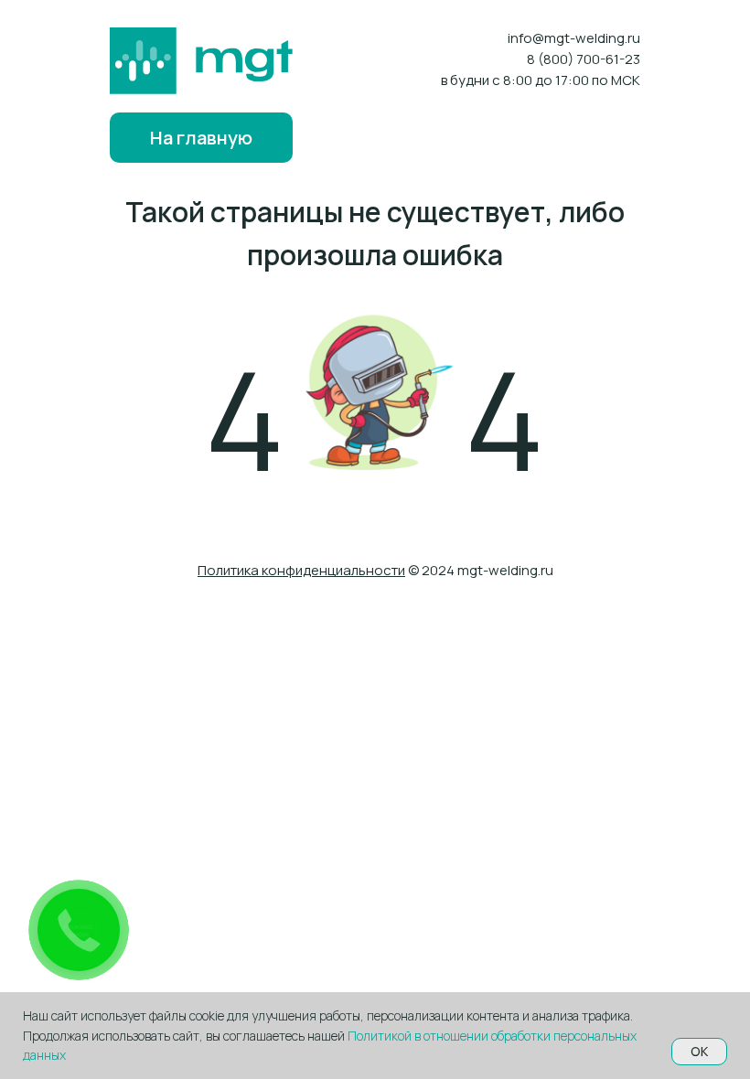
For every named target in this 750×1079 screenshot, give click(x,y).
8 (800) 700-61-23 (583, 59)
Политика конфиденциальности (301, 570)
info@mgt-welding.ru (574, 38)
